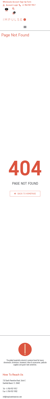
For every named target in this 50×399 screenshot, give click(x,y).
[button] (13, 9)
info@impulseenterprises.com (12, 396)
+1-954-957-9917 (11, 388)
